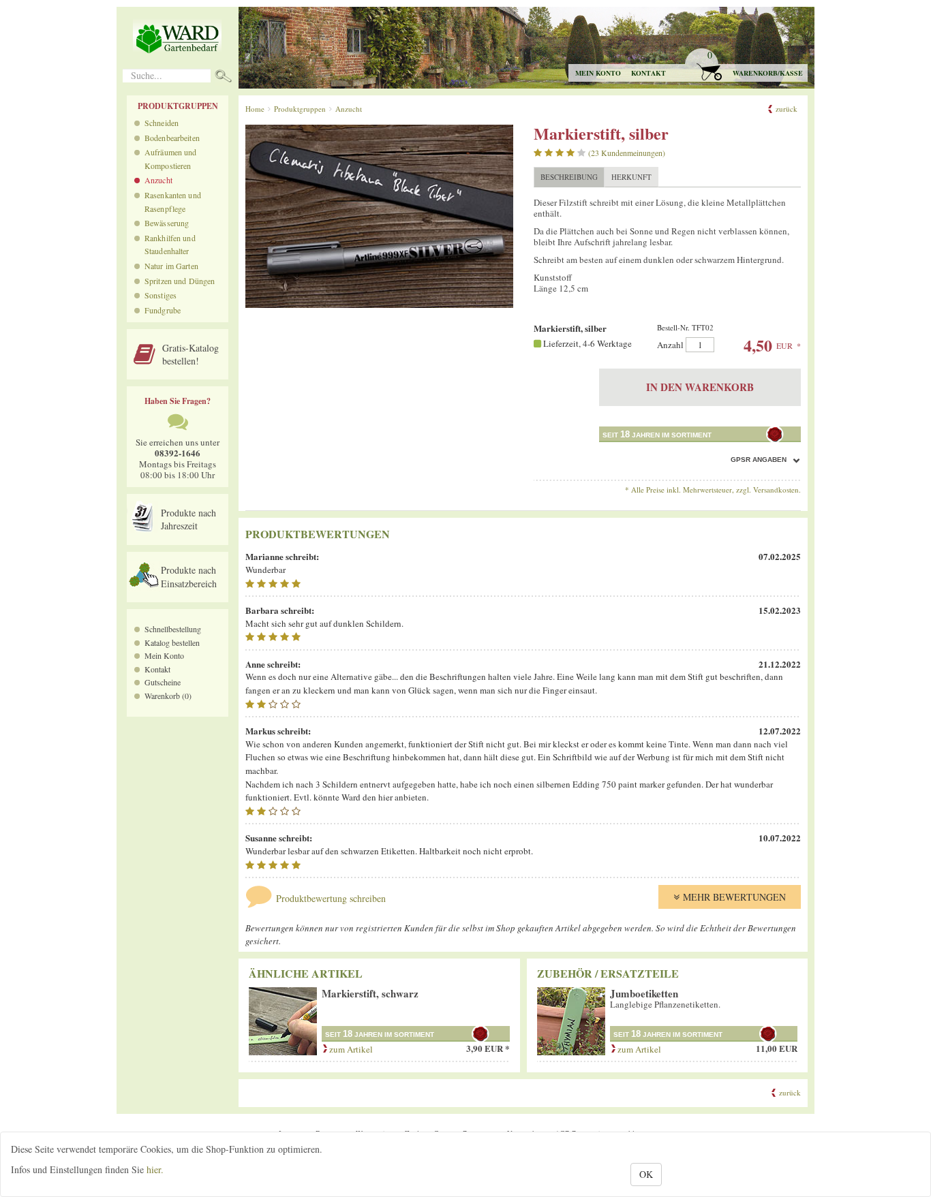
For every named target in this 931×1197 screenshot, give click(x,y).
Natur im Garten (171, 265)
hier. (155, 1169)
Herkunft (631, 177)
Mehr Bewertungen (734, 896)
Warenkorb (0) (168, 695)
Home (254, 109)
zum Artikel (350, 1049)
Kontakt (648, 73)
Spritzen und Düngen (179, 280)
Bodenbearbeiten (172, 137)
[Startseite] (177, 38)
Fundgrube (162, 310)
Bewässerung (166, 222)
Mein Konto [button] (598, 73)
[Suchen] (223, 77)
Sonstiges (160, 295)
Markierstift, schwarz (370, 993)
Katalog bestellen (172, 642)
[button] (745, 65)
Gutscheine (162, 682)
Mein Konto (164, 655)
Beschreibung (569, 177)
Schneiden (161, 122)
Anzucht (158, 179)
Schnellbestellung (172, 628)
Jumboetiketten (644, 993)
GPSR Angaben (759, 459)
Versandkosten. (777, 489)
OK (646, 1174)
